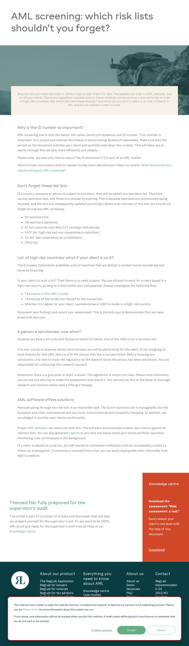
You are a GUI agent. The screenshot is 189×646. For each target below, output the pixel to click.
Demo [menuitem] (130, 585)
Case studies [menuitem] (92, 595)
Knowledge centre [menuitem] (96, 591)
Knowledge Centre (22, 531)
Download (157, 550)
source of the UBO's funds (49, 294)
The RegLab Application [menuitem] (57, 581)
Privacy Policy (31, 609)
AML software (38, 428)
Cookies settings (101, 630)
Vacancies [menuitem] (133, 589)
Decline (161, 630)
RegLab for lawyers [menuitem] (53, 585)
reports (74, 433)
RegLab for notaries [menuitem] (54, 589)
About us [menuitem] (132, 581)
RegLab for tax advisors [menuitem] (56, 593)
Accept (131, 630)
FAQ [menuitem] (129, 593)
